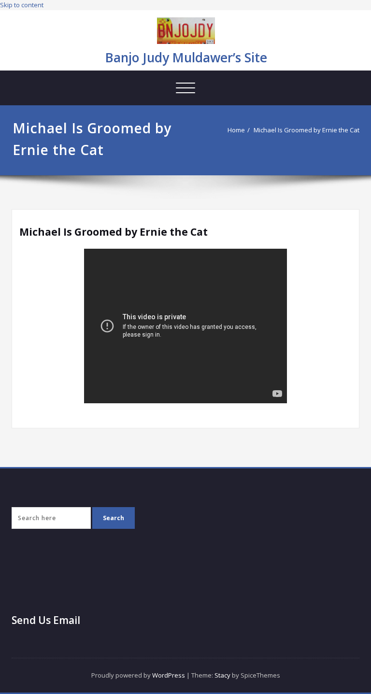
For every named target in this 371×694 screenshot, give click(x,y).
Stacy (222, 675)
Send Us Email (46, 620)
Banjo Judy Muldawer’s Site (186, 57)
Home (236, 130)
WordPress (168, 675)
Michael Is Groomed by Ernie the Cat (306, 130)
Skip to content (21, 4)
